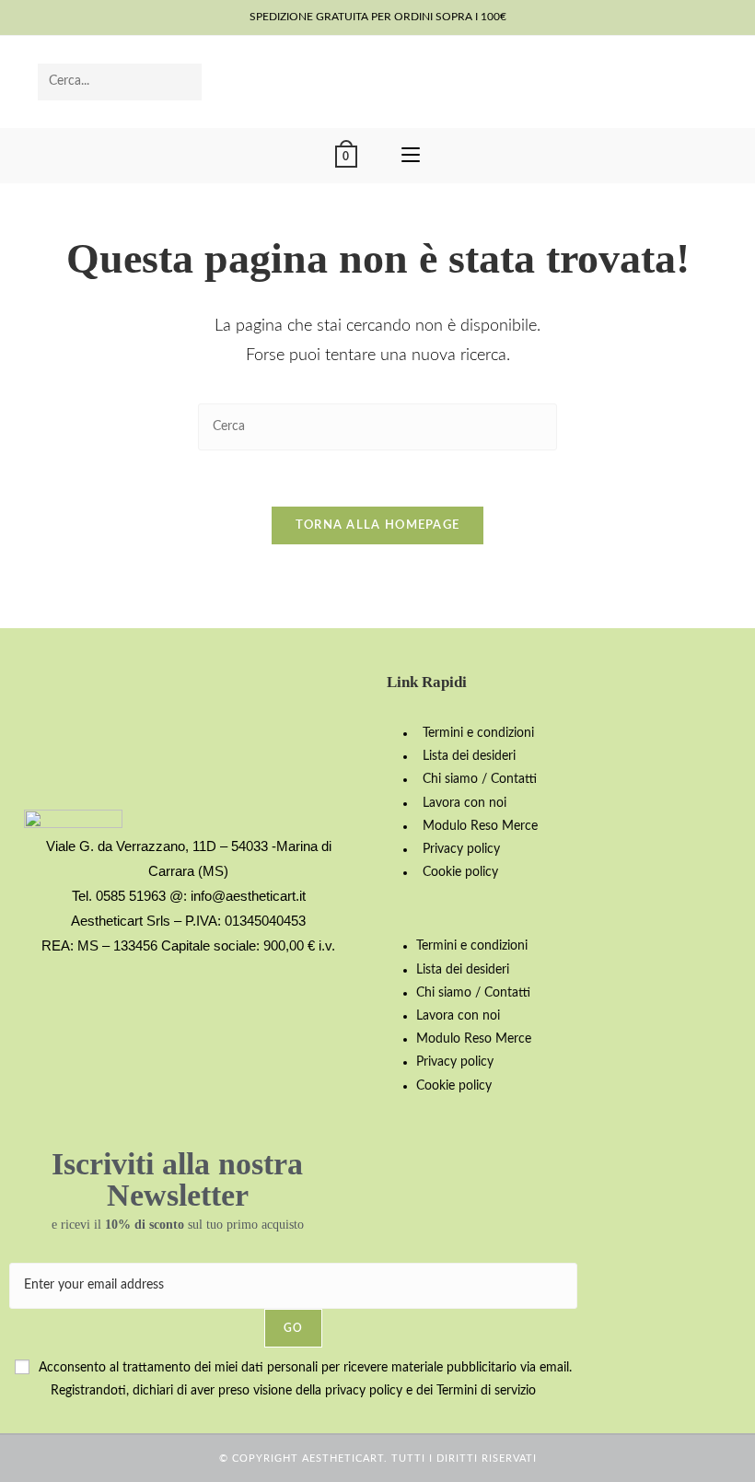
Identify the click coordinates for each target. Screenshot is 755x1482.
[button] (566, 909)
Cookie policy (460, 872)
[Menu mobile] (410, 155)
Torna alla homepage (378, 525)
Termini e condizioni (478, 733)
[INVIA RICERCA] (184, 82)
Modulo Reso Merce (480, 826)
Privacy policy (461, 849)
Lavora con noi (464, 803)
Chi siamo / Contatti (480, 779)
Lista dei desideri (469, 756)
